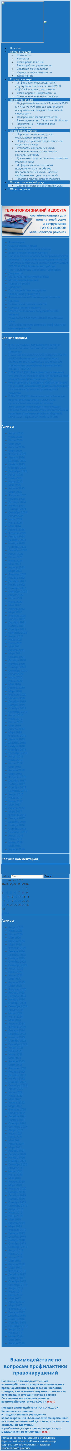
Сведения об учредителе (32, 68)
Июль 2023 (15, 557)
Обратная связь (20, 189)
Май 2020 (14, 684)
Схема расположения (30, 62)
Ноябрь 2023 (16, 543)
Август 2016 (15, 835)
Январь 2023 (16, 577)
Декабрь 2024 (17, 502)
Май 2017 (14, 804)
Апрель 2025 (16, 488)
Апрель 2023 (16, 567)
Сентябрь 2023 (17, 550)
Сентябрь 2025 (17, 471)
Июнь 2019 (15, 722)
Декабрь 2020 (17, 660)
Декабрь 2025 (17, 460)
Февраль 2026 (17, 454)
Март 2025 (15, 491)
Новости (15, 48)
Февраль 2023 (17, 574)
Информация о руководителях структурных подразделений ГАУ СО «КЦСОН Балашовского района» (38, 86)
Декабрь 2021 (17, 622)
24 (3, 905)
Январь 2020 (16, 698)
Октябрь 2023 (17, 546)
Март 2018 (15, 773)
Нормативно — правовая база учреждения (35, 125)
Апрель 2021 (16, 650)
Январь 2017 (16, 818)
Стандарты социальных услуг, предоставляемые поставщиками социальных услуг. (36, 151)
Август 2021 (15, 636)
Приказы (14, 300)
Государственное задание (24, 307)
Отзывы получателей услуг (27, 182)
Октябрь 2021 (17, 629)
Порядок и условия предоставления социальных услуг (39, 142)
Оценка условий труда (22, 245)
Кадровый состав (19, 283)
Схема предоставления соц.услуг (37, 96)
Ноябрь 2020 (16, 663)
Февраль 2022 (17, 615)
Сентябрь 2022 (17, 591)
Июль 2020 (15, 677)
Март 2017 (15, 811)
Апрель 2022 (16, 608)
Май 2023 (14, 564)
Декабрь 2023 (17, 540)
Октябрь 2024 (17, 509)
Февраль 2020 (17, 694)
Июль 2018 (15, 760)
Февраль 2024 (17, 533)
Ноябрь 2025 (16, 464)
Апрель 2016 (16, 849)
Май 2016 (14, 845)
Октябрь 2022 (17, 588)
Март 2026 (15, 450)
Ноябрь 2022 (16, 584)
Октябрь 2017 (17, 787)
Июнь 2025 (15, 481)
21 (19, 900)
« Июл (5, 913)
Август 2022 (15, 595)
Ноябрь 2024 (16, 505)
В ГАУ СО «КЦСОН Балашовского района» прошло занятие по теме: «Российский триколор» (34, 348)
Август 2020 (15, 674)
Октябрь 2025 (17, 467)
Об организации (20, 51)
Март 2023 (15, 570)
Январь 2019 (16, 739)
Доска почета (25, 75)
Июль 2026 (15, 436)
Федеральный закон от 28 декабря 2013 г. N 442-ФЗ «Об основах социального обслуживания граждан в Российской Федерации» (41, 108)
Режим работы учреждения (34, 65)
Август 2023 (15, 553)
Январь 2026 (16, 457)
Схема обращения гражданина (36, 93)
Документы (15, 273)
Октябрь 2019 (17, 708)
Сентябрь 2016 (17, 832)
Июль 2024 (15, 519)
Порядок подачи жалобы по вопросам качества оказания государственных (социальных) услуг (38, 257)
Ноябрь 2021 (16, 625)
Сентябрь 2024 (17, 512)
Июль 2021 (15, 639)
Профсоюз (14, 287)
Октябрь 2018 (17, 749)
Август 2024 (15, 515)
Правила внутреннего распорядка (38, 178)
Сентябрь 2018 (17, 753)
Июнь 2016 (15, 842)
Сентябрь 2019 (17, 711)
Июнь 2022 (15, 601)
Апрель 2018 (16, 770)
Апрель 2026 (16, 447)
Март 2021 (15, 653)
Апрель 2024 (16, 529)
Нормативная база (21, 99)
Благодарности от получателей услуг (40, 185)
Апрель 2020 (16, 687)
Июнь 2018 (15, 763)
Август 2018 (15, 756)
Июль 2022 (15, 598)
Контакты (23, 58)
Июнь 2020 (15, 680)
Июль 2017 (15, 797)
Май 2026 (14, 443)
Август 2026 (15, 433)
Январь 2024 (16, 536)
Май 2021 (14, 646)
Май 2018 (14, 766)
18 (7, 900)
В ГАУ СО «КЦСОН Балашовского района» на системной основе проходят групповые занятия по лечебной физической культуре (38, 375)
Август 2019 (15, 715)
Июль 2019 (15, 718)
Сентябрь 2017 (17, 790)
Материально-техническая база (28, 276)
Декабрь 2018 (17, 742)
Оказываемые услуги (23, 130)
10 (3, 896)
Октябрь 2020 (17, 667)
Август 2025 (15, 474)
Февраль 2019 (17, 735)
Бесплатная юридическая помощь (29, 249)
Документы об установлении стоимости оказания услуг (41, 159)
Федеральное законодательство (37, 117)
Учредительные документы (34, 72)
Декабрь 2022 (17, 581)
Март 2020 (15, 691)
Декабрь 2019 (17, 701)
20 (15, 900)
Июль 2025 (15, 478)
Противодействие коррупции (27, 290)
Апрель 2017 (16, 808)
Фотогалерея (16, 242)
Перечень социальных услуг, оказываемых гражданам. (34, 135)
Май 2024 (14, 526)
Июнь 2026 (15, 440)
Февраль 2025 (17, 495)
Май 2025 (14, 485)
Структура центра (21, 79)
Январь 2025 (16, 498)
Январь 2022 (16, 619)
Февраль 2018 (17, 777)
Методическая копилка (23, 280)
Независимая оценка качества (27, 304)
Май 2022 (14, 605)
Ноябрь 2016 (16, 825)
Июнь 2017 (15, 801)
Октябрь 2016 (17, 828)
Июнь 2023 (15, 560)
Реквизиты (24, 55)
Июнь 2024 (15, 522)
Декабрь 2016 (17, 821)
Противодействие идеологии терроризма (34, 269)
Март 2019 (15, 732)
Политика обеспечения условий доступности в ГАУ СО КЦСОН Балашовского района (38, 264)
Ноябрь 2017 (16, 784)
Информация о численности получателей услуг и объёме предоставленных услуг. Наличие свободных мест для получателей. (36, 170)
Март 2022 (15, 612)
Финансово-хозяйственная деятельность (34, 297)
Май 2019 (14, 725)
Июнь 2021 (15, 643)
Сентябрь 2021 (17, 632)
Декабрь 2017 (17, 780)
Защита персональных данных (28, 252)
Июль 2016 (15, 839)
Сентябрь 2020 (17, 670)
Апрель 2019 (16, 729)
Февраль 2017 (17, 814)
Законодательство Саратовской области (42, 120)
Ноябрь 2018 (16, 746)
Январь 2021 (16, 656)
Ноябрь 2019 (16, 705)
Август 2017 (15, 794)
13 (15, 896)
